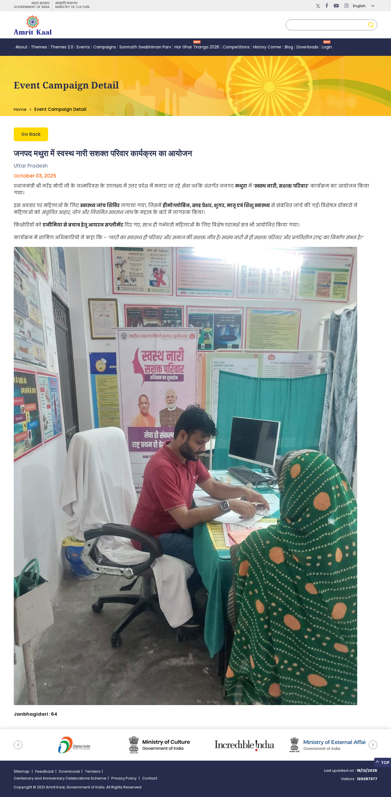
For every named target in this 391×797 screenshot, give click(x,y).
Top (385, 762)
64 (54, 714)
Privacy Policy (124, 778)
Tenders (92, 771)
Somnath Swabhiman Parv (145, 47)
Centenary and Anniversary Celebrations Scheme (60, 778)
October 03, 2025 (35, 175)
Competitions (236, 47)
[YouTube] (336, 5)
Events (83, 47)
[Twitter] (318, 5)
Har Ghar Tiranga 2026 (197, 47)
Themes (39, 47)
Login (327, 47)
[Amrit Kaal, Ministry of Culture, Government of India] (33, 25)
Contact (149, 778)
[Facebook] (327, 5)
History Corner (267, 47)
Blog (289, 47)
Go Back (31, 134)
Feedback (44, 771)
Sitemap (22, 771)
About (21, 47)
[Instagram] (346, 5)
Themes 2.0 (61, 47)
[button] (18, 745)
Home (20, 109)
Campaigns (104, 47)
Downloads (307, 47)
